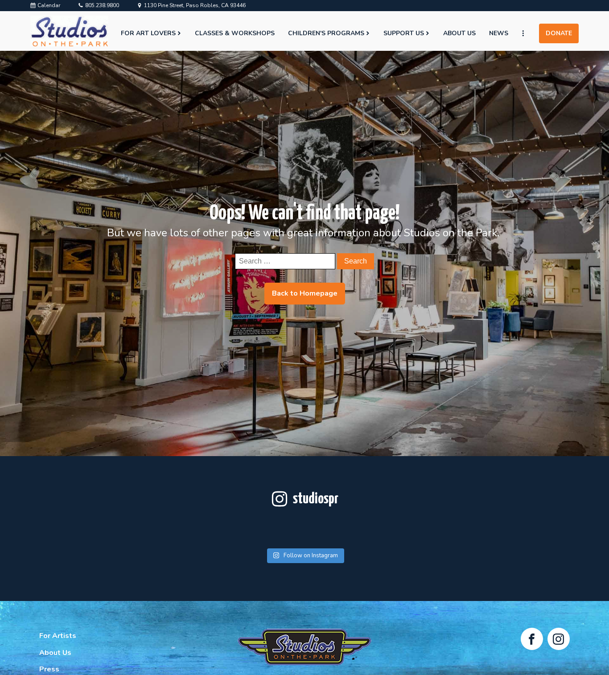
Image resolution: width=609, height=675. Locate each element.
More (527, 33)
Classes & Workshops (235, 33)
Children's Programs (326, 33)
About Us (459, 33)
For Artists (57, 636)
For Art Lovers (148, 33)
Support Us (403, 33)
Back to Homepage (304, 293)
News (498, 33)
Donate (559, 33)
